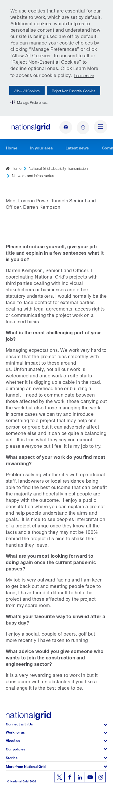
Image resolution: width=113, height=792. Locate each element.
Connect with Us (19, 723)
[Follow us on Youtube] (90, 777)
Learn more (84, 75)
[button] (29, 102)
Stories (11, 757)
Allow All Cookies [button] (27, 90)
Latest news (77, 147)
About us (13, 739)
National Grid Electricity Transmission (58, 168)
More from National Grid (25, 766)
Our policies (15, 748)
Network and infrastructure (33, 175)
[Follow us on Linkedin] (80, 777)
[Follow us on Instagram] (100, 777)
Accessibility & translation (65, 127)
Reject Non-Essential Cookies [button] (73, 90)
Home (11, 147)
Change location (83, 127)
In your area (41, 147)
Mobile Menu (100, 127)
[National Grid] (31, 127)
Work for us (15, 731)
